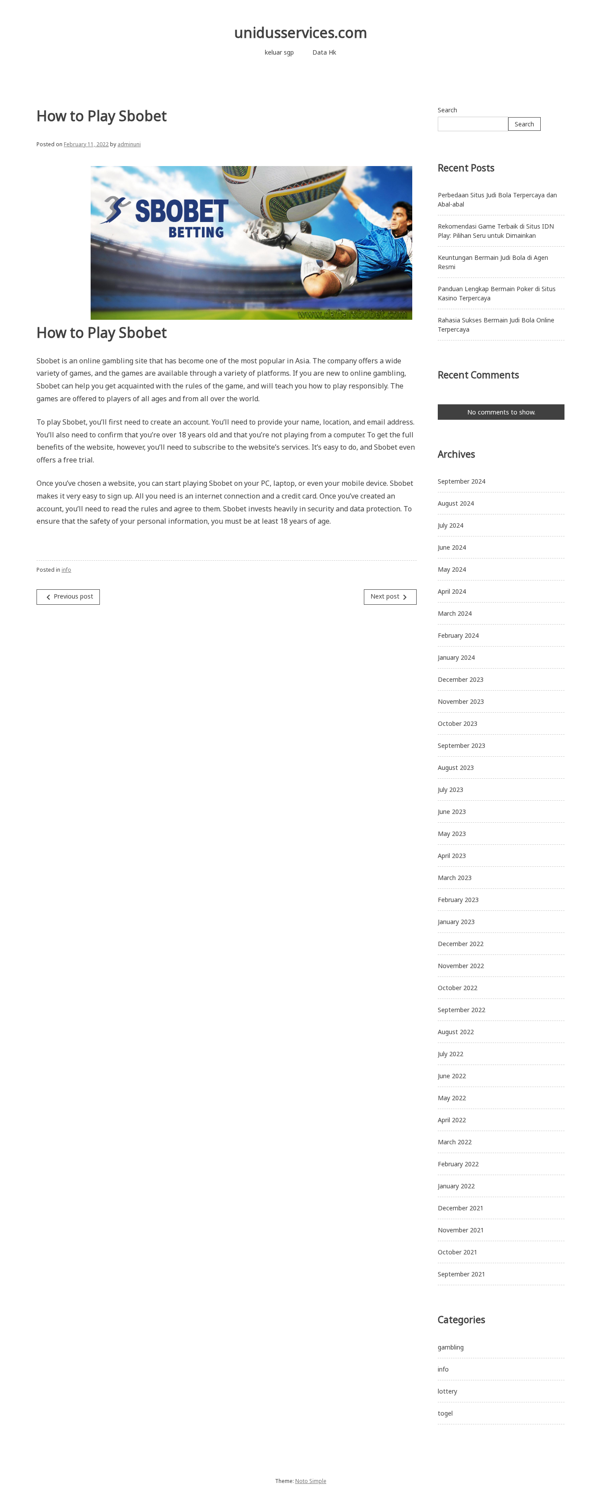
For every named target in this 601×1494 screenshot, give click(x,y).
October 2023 (457, 723)
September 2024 (461, 481)
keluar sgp (279, 52)
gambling (451, 1347)
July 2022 (450, 1054)
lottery (447, 1391)
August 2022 (456, 1032)
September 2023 (461, 745)
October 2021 (457, 1252)
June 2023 (452, 811)
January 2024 (456, 657)
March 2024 (455, 613)
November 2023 (461, 701)
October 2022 (457, 988)
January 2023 (456, 921)
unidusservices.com (300, 32)
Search (447, 110)
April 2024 (452, 591)
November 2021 (461, 1230)
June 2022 (452, 1076)
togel (445, 1413)
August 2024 (456, 503)
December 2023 (461, 679)
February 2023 (458, 899)
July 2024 (450, 525)
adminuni (129, 144)
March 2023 (455, 877)
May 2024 (452, 569)
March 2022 (455, 1142)
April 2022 (452, 1120)
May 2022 (452, 1098)
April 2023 (452, 855)
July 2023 (450, 789)
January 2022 (456, 1186)
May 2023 (452, 833)
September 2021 (461, 1274)
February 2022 (458, 1164)
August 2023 (456, 767)
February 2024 (458, 635)
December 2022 (461, 943)
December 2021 (461, 1208)
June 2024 (452, 547)
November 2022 (461, 965)
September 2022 (461, 1010)
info (66, 569)
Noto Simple (310, 1481)
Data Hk (324, 52)
